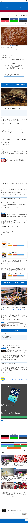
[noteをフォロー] (7, 446)
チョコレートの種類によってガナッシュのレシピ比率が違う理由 (14, 68)
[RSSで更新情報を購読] (14, 448)
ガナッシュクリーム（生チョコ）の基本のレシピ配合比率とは (13, 65)
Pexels (12, 305)
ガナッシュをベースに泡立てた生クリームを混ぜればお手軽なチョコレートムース (15, 309)
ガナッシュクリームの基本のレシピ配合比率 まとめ (12, 74)
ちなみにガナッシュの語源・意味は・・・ (11, 75)
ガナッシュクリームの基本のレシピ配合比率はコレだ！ (13, 66)
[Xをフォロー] (7, 442)
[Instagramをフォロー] (7, 444)
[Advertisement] (14, 80)
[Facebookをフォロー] (20, 442)
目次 (13, 63)
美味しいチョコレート (4, 347)
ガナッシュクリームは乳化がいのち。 (11, 69)
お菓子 (2, 420)
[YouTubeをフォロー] (20, 444)
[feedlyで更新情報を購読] (20, 446)
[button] (23, 21)
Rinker (11, 253)
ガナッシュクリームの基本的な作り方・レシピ (12, 67)
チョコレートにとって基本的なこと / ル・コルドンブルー (16, 273)
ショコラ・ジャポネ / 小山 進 (12, 252)
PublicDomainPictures (12, 45)
